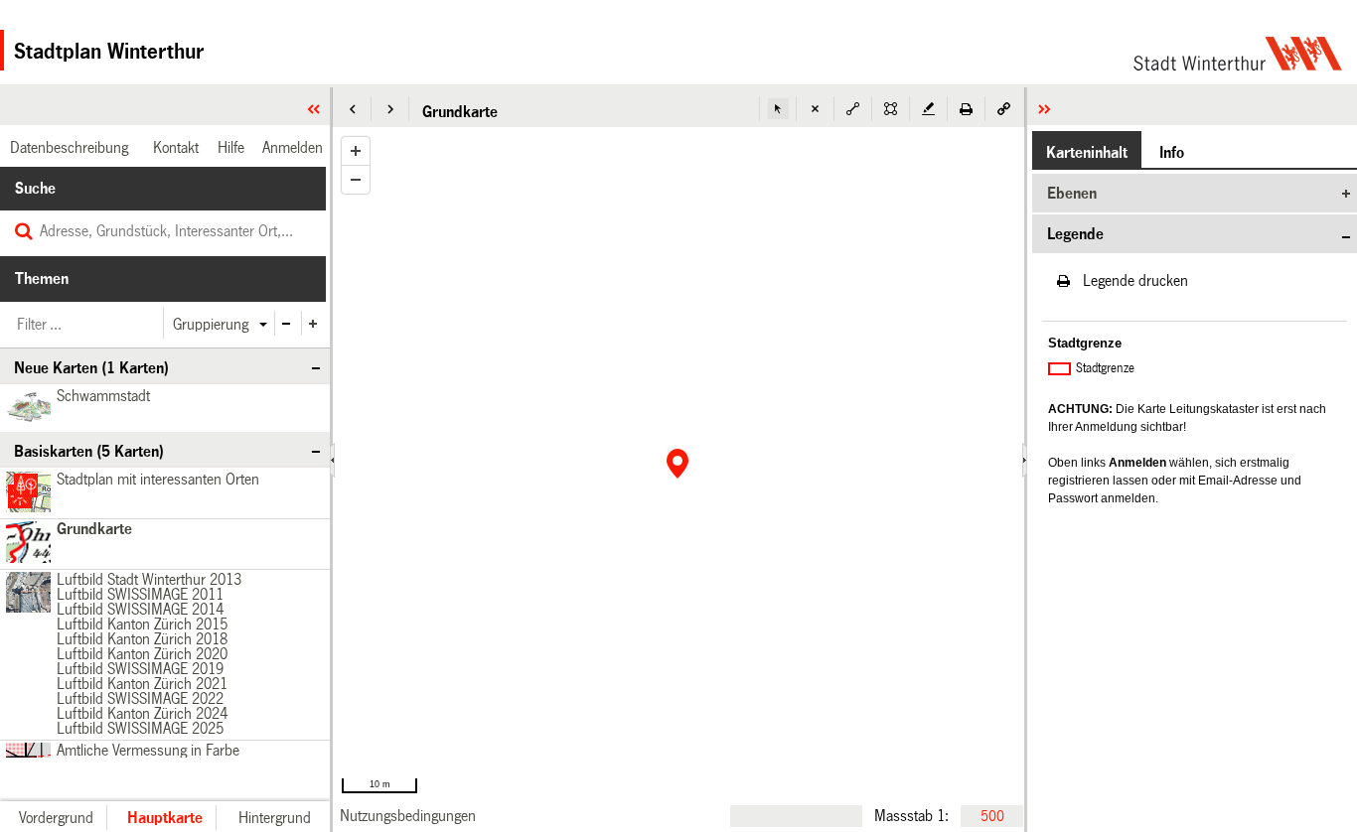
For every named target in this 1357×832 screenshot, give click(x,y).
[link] (408, 815)
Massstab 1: (911, 815)
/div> (25, 593)
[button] (353, 108)
